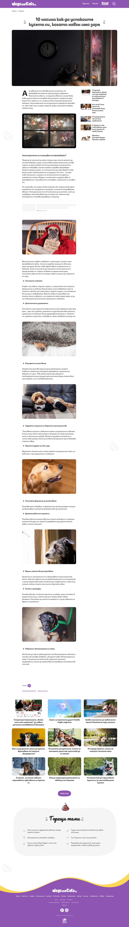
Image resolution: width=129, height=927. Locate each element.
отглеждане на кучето (29, 690)
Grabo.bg (48, 896)
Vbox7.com (25, 896)
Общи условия (70, 915)
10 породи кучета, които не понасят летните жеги (100, 749)
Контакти (70, 899)
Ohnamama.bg (40, 896)
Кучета (85, 3)
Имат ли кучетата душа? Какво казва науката (64, 720)
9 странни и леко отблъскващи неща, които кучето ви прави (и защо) (99, 128)
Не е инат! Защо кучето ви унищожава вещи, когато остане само (98, 108)
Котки (95, 3)
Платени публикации (54, 902)
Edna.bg (63, 896)
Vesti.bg (79, 896)
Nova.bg (85, 896)
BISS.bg (102, 896)
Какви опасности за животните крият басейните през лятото (100, 720)
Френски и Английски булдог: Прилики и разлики (98, 137)
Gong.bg (31, 896)
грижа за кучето (43, 690)
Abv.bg (18, 896)
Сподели (24, 685)
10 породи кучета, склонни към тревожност (98, 119)
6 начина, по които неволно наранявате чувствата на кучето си (28, 780)
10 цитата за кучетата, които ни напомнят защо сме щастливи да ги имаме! (64, 751)
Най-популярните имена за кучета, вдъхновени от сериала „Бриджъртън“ (28, 751)
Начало (14, 11)
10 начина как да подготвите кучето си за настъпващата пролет (100, 780)
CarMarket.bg (94, 896)
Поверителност (65, 902)
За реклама (62, 899)
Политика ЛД (74, 902)
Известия (64, 905)
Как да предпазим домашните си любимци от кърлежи (64, 778)
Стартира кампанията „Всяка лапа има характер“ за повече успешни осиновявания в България (99, 95)
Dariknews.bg (71, 896)
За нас (56, 899)
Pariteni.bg (56, 896)
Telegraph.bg (109, 896)
